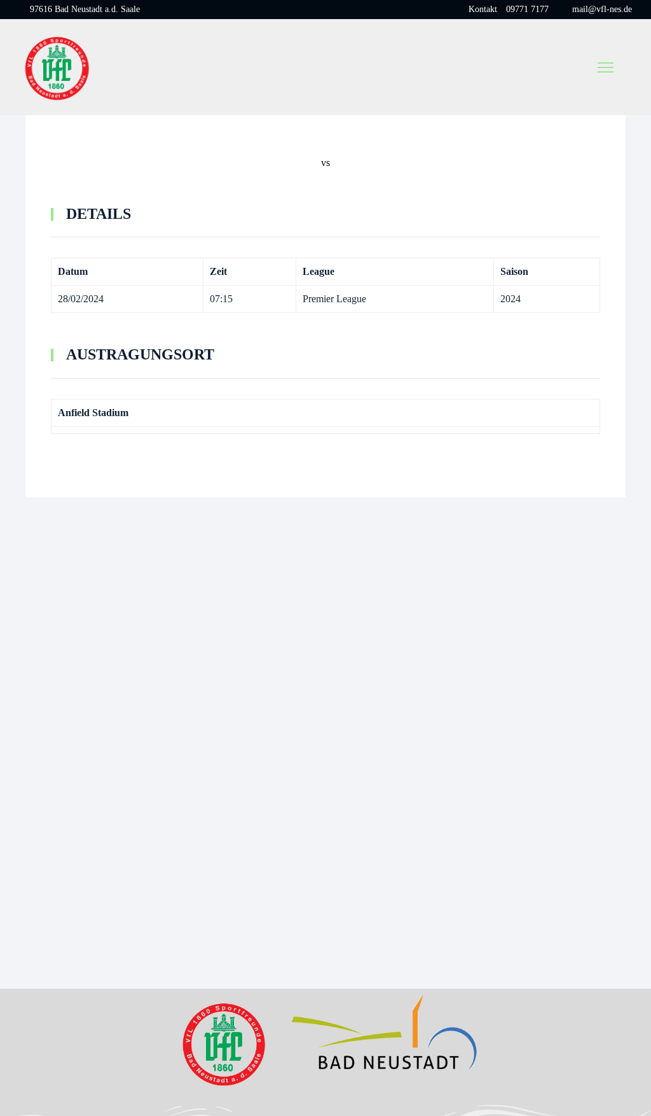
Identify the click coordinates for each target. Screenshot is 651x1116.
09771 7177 (527, 9)
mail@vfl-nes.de (602, 9)
